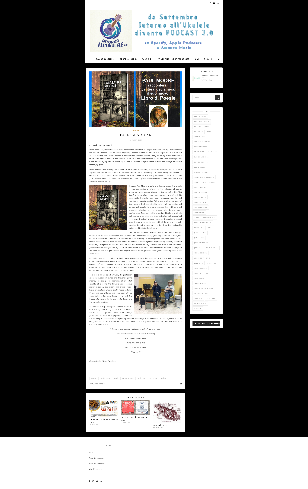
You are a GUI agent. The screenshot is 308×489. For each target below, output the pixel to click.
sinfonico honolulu (204, 288)
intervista (199, 212)
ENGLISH (208, 59)
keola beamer (200, 253)
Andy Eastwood (201, 121)
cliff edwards (200, 147)
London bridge (160, 425)
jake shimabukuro (202, 223)
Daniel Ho (213, 152)
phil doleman (200, 268)
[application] (206, 323)
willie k (197, 308)
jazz (210, 228)
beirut (210, 132)
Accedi (91, 452)
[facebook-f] (207, 3)
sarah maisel (200, 283)
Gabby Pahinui (200, 187)
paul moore (142, 378)
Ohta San (211, 263)
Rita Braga (199, 278)
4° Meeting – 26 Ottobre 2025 (173, 59)
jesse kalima (200, 233)
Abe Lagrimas (200, 116)
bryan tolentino (202, 142)
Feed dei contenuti (96, 458)
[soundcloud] (218, 3)
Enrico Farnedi (201, 172)
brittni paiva (200, 137)
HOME (196, 59)
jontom (197, 248)
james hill (199, 228)
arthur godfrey (201, 127)
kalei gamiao (212, 248)
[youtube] (214, 3)
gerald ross (200, 197)
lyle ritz (198, 263)
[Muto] (212, 323)
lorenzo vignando (128, 378)
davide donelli (105, 378)
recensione (153, 378)
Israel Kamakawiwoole (204, 217)
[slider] (203, 323)
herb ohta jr (200, 202)
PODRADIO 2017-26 (128, 59)
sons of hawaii (201, 293)
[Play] (195, 323)
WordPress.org (95, 469)
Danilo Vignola (201, 157)
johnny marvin (201, 243)
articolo (93, 378)
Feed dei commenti (97, 463)
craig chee (199, 152)
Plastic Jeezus (201, 273)
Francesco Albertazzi (204, 182)
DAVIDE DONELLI (104, 59)
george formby (201, 192)
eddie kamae (199, 167)
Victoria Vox (200, 303)
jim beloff (199, 238)
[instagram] (210, 3)
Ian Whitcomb (200, 207)
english (115, 378)
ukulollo (163, 378)
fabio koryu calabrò (204, 177)
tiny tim (198, 298)
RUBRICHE (146, 59)
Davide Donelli (98, 384)
